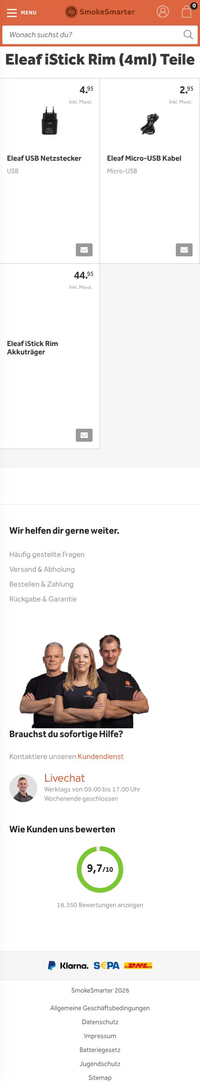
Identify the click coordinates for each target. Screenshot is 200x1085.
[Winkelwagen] (186, 11)
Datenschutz (100, 1022)
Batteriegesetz (100, 1050)
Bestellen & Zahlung (41, 584)
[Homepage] (100, 11)
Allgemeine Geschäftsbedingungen (100, 1008)
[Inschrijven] (84, 249)
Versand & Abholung (42, 569)
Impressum (100, 1036)
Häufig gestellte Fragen (47, 555)
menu (29, 13)
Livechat (64, 778)
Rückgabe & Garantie (43, 599)
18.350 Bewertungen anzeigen (100, 905)
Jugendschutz (100, 1064)
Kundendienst (101, 757)
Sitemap (100, 1078)
